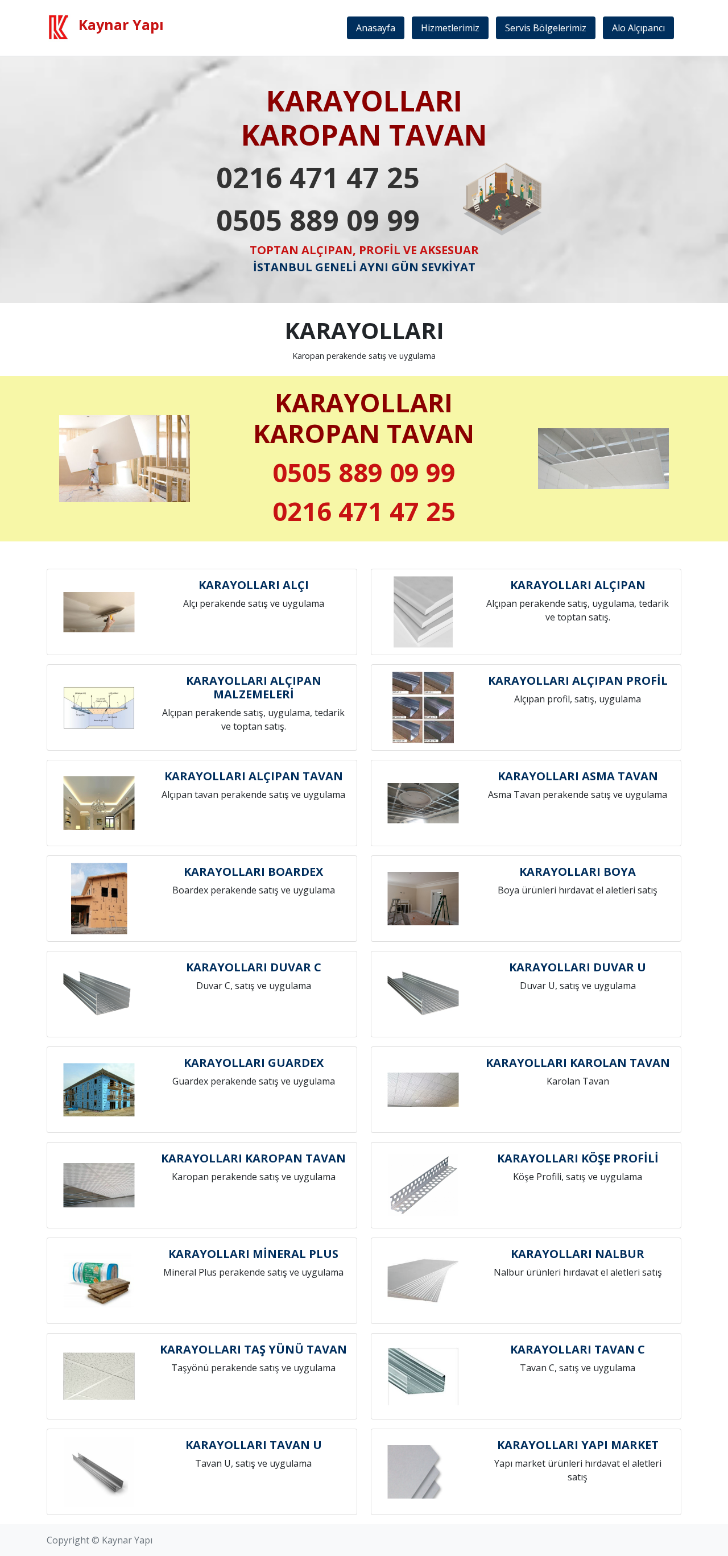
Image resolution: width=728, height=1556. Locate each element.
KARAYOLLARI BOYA (577, 871)
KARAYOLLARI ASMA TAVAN (578, 776)
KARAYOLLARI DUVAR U (577, 967)
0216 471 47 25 (318, 177)
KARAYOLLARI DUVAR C (253, 967)
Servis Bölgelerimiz (545, 28)
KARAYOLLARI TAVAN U (253, 1444)
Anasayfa (375, 28)
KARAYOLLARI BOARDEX (253, 871)
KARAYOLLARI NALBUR (577, 1253)
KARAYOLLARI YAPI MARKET (578, 1444)
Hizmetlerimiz (450, 28)
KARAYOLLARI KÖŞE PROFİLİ (578, 1158)
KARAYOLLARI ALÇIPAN (578, 585)
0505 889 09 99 (318, 220)
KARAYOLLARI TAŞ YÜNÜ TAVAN (253, 1349)
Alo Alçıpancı (638, 28)
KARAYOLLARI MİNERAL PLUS (253, 1253)
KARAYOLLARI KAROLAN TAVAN (578, 1062)
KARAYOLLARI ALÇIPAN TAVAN (253, 776)
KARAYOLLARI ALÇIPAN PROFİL (578, 680)
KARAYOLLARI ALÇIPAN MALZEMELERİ (253, 687)
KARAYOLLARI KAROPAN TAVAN (253, 1158)
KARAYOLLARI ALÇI (253, 585)
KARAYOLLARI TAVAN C (577, 1349)
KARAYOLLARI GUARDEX (254, 1062)
